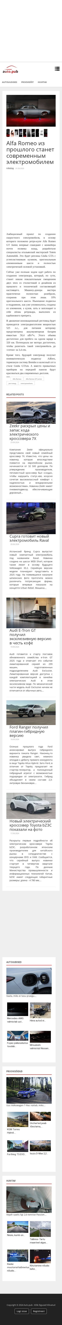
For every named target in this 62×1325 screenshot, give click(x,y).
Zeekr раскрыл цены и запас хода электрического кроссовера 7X (30, 432)
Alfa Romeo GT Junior (34, 379)
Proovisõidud (14, 1071)
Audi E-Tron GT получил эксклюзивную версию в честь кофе (30, 636)
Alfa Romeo (17, 379)
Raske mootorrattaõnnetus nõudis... (17, 1267)
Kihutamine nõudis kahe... (39, 1267)
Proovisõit (27, 82)
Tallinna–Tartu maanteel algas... (38, 1241)
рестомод (12, 383)
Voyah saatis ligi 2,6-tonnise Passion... (26, 1214)
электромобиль (27, 383)
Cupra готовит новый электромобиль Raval (29, 538)
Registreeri (39, 1311)
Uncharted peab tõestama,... (38, 1125)
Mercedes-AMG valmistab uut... (15, 1020)
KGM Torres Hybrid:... (13, 1131)
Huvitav (42, 82)
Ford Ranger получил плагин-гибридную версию (29, 731)
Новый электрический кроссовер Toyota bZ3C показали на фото (31, 825)
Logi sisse (22, 1311)
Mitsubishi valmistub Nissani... (40, 1047)
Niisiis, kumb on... (16, 1235)
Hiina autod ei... (38, 1020)
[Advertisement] (31, 31)
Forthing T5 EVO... (16, 1154)
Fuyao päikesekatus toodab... (17, 1045)
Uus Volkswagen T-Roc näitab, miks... (25, 1105)
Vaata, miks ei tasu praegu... (21, 995)
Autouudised (9, 82)
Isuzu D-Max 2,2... (39, 1153)
